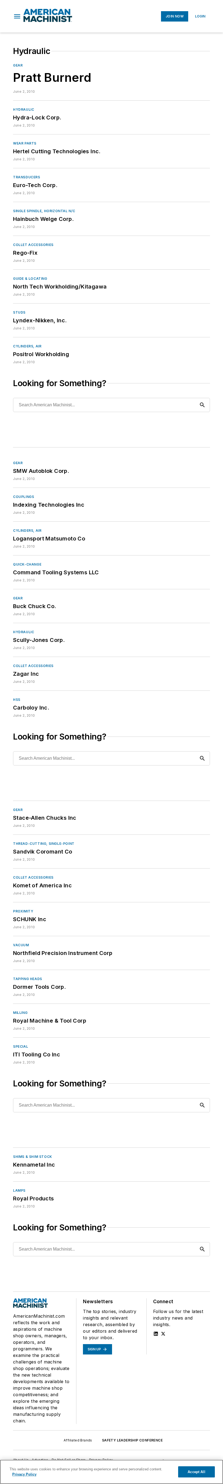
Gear (18, 65)
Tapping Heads (27, 979)
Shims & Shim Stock (32, 1157)
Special (20, 1046)
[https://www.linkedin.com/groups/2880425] (156, 1333)
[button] (17, 16)
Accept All (196, 1472)
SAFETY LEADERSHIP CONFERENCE (132, 1440)
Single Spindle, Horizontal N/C (44, 211)
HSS (16, 700)
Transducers (26, 177)
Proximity (23, 911)
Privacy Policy (24, 1474)
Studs (19, 312)
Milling (20, 1013)
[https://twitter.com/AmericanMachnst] (163, 1333)
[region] (111, 1472)
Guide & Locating (30, 279)
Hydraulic (23, 109)
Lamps (19, 1190)
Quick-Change (27, 564)
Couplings (23, 497)
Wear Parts (24, 143)
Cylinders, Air (27, 346)
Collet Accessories (33, 245)
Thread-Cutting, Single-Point (44, 844)
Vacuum (21, 945)
